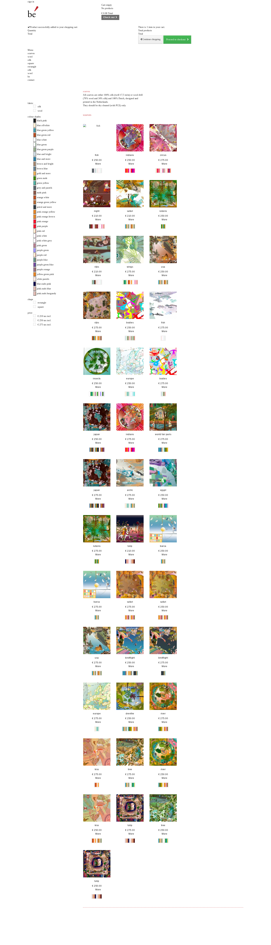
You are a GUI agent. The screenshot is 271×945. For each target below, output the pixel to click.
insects (97, 378)
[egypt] (163, 472)
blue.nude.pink (44, 284)
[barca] (163, 528)
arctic (130, 490)
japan (97, 434)
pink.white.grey (44, 240)
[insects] (96, 361)
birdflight (130, 658)
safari (130, 211)
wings (130, 267)
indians (130, 155)
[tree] (130, 752)
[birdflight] (130, 640)
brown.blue (42, 168)
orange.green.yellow (46, 202)
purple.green (43, 250)
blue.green (42, 144)
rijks (97, 267)
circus (163, 155)
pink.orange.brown (46, 216)
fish (97, 155)
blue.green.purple (45, 149)
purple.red (42, 255)
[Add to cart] (156, 219)
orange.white (43, 197)
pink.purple (42, 226)
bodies (130, 323)
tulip (130, 546)
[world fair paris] (163, 417)
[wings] (130, 249)
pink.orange (42, 221)
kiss (97, 769)
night (97, 211)
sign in (31, 1)
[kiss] (96, 752)
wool (30, 56)
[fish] (96, 137)
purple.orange (43, 269)
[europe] (130, 361)
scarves (31, 53)
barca (163, 546)
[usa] (163, 249)
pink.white (42, 236)
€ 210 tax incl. (44, 316)
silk (29, 60)
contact (31, 80)
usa (163, 267)
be (29, 76)
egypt (163, 490)
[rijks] (96, 249)
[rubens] (163, 193)
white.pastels (43, 279)
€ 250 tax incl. (44, 320)
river (163, 713)
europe (130, 378)
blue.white (42, 140)
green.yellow (43, 183)
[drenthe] (130, 696)
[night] (96, 193)
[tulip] (130, 528)
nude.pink (41, 192)
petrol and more (44, 207)
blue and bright (44, 154)
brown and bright (45, 164)
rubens (163, 211)
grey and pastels (44, 188)
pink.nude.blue (44, 288)
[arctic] (130, 472)
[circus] (163, 137)
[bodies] (130, 305)
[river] (163, 696)
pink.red (41, 231)
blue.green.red (44, 135)
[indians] (130, 137)
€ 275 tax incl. (44, 324)
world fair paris (163, 434)
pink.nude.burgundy (46, 293)
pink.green (42, 245)
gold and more (44, 173)
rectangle (32, 66)
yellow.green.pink (45, 274)
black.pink (42, 120)
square (31, 63)
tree (130, 769)
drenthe (130, 713)
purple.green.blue (45, 264)
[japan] (96, 417)
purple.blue (42, 260)
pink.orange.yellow (46, 212)
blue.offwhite (43, 125)
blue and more (44, 159)
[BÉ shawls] (62, 11)
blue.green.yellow (45, 130)
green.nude (42, 178)
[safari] (130, 193)
